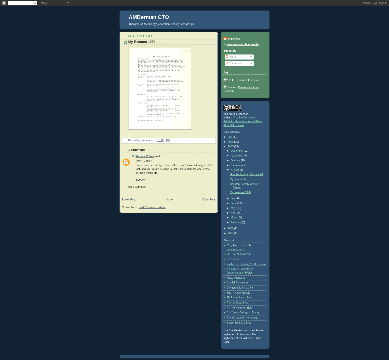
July (233, 198)
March (235, 217)
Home (169, 199)
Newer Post (129, 199)
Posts (232, 56)
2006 (231, 228)
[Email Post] (167, 140)
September (237, 165)
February (236, 222)
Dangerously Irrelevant (240, 287)
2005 (231, 233)
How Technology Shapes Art (246, 174)
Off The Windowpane (239, 254)
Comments (235, 63)
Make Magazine (236, 277)
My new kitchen (239, 179)
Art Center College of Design (243, 312)
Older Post (208, 199)
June (234, 203)
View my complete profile (243, 44)
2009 (231, 137)
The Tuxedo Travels (238, 292)
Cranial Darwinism (237, 282)
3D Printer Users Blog (239, 297)
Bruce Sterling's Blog (239, 322)
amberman (234, 38)
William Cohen (145, 156)
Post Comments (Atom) (152, 207)
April (234, 213)
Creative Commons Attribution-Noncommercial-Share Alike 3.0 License (242, 121)
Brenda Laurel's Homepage (242, 317)
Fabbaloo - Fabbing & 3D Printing (246, 264)
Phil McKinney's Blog (239, 307)
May (234, 208)
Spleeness (233, 259)
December (237, 150)
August (235, 170)
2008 (231, 142)
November (237, 155)
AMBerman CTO (149, 17)
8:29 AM (140, 179)
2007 (231, 146)
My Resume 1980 (141, 42)
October (236, 160)
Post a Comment (136, 186)
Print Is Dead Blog (237, 302)
